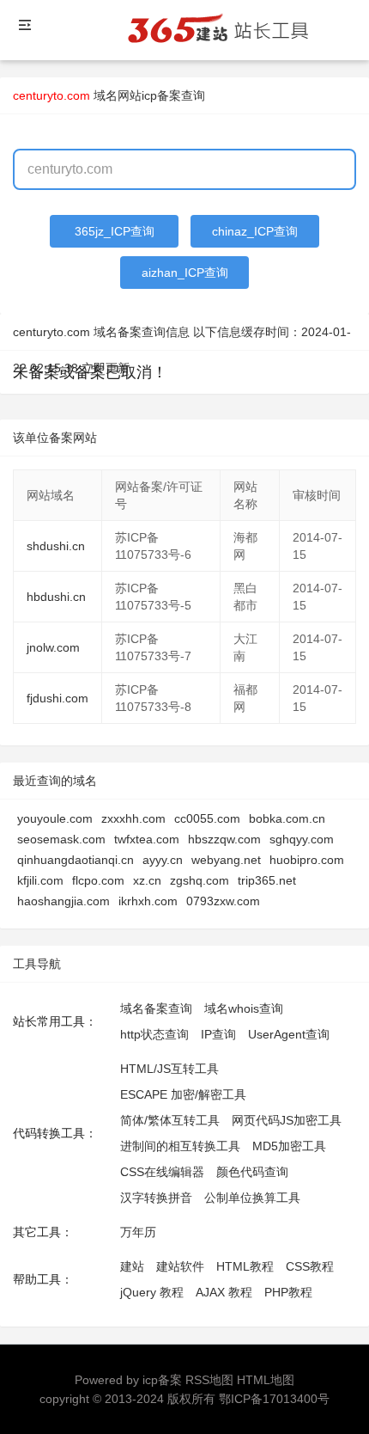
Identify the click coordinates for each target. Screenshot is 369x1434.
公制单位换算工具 (252, 1197)
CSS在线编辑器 (162, 1172)
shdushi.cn (56, 546)
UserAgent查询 (289, 1034)
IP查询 (218, 1034)
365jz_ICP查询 (114, 231)
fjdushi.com (57, 698)
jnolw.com (53, 647)
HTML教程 (245, 1266)
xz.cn (147, 880)
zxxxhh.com (133, 818)
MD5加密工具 (289, 1146)
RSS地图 (209, 1380)
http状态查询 (154, 1034)
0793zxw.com (223, 901)
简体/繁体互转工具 (170, 1120)
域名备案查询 (156, 1008)
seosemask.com (61, 839)
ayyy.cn (162, 860)
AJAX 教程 (224, 1292)
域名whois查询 (243, 1008)
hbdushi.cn (56, 597)
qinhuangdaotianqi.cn (75, 860)
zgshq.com (199, 880)
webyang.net (226, 860)
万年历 (138, 1232)
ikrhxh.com (148, 901)
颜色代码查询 (252, 1172)
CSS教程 (310, 1266)
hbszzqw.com (224, 839)
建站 (132, 1266)
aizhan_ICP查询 (185, 272)
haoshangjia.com (63, 901)
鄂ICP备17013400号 (274, 1399)
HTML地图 (265, 1380)
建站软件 (180, 1266)
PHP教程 (288, 1292)
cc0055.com (207, 818)
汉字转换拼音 (156, 1197)
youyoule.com (55, 818)
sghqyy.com (301, 839)
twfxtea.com (146, 839)
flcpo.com (98, 880)
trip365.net (267, 880)
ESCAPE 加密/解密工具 (183, 1094)
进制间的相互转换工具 (180, 1146)
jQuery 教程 (152, 1292)
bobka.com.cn (287, 818)
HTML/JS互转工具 (169, 1069)
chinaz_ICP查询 (255, 231)
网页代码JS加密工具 (287, 1120)
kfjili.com (40, 880)
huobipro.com (306, 860)
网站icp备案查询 (161, 95)
